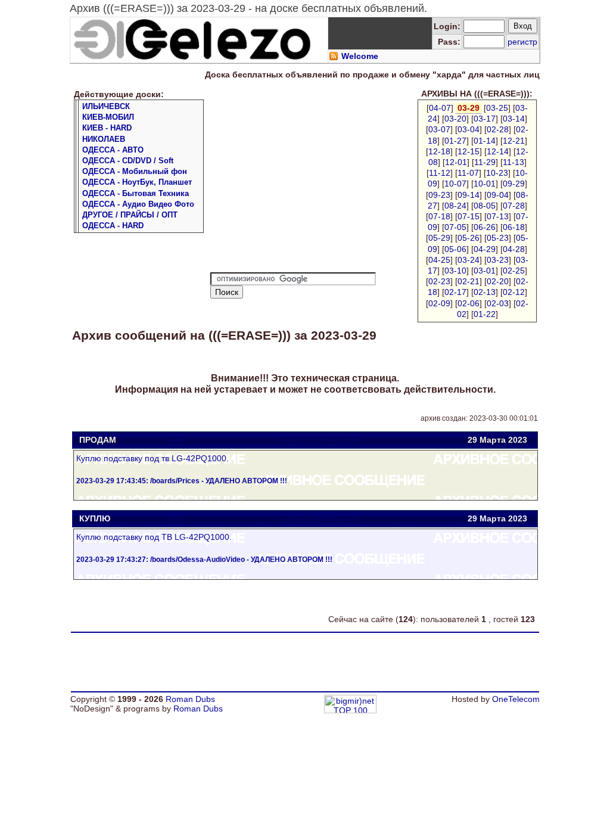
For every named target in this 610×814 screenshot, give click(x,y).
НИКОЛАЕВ (103, 139)
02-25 (514, 270)
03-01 (485, 270)
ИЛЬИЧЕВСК (106, 106)
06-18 (514, 227)
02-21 (469, 281)
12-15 (469, 151)
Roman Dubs (190, 699)
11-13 (513, 162)
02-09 (439, 303)
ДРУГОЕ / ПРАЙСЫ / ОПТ (130, 214)
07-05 (455, 227)
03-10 (455, 270)
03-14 (514, 118)
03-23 (498, 260)
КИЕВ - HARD (107, 127)
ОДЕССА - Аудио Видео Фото (138, 204)
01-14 (485, 140)
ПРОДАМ (97, 440)
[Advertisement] (310, 183)
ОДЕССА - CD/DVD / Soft (127, 160)
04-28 (514, 249)
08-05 (485, 205)
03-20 (455, 118)
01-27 (455, 140)
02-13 (485, 292)
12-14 (498, 151)
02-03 (498, 303)
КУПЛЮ (94, 518)
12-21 (514, 140)
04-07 (440, 108)
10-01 (485, 183)
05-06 (455, 249)
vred (175, 440)
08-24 (455, 205)
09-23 (439, 195)
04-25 (439, 260)
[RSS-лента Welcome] (333, 58)
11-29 (485, 162)
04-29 (485, 249)
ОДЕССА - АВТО (113, 149)
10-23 (497, 173)
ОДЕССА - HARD (113, 225)
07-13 (498, 216)
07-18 (439, 216)
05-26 (469, 238)
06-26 (485, 227)
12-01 (456, 162)
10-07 (455, 183)
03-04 (469, 129)
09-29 (514, 183)
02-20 (498, 281)
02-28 (498, 129)
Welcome (359, 56)
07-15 (469, 216)
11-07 (468, 173)
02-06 (469, 303)
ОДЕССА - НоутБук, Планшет (137, 182)
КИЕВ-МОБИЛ (108, 117)
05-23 (498, 238)
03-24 (469, 260)
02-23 (439, 281)
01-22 (485, 314)
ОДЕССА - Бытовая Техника (135, 193)
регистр (522, 41)
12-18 (439, 151)
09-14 (469, 195)
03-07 (439, 129)
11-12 (439, 173)
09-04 (498, 195)
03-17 (485, 118)
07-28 (514, 205)
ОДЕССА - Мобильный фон (134, 171)
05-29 (439, 238)
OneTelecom (516, 699)
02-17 (455, 292)
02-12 (514, 292)
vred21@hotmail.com (320, 440)
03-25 (497, 108)
